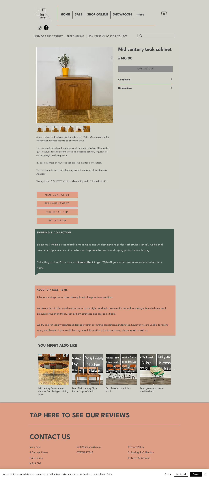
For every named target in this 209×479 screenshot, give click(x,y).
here (95, 250)
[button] (164, 13)
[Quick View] (53, 369)
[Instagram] (39, 27)
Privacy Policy (136, 447)
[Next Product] (175, 369)
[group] (104, 375)
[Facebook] (46, 27)
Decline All (181, 474)
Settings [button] (168, 474)
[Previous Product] (34, 369)
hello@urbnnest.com (89, 447)
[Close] (205, 474)
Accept (196, 474)
